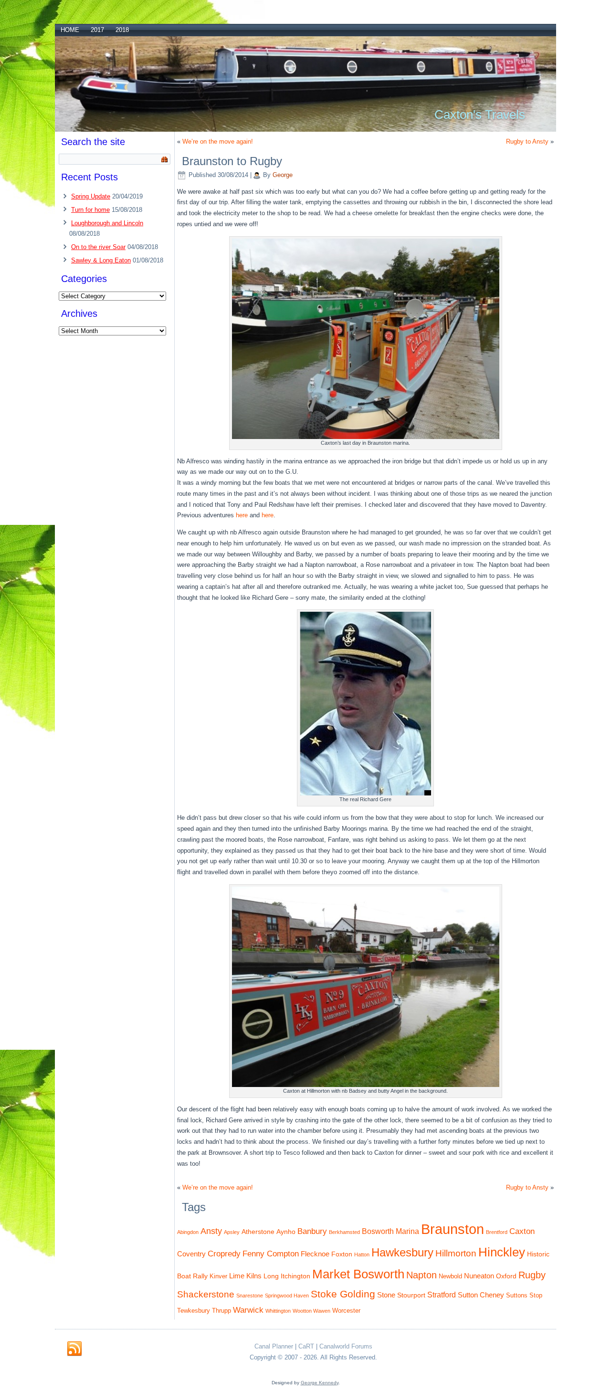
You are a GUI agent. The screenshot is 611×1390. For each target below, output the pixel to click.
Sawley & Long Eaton (101, 260)
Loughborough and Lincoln (107, 223)
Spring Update (90, 196)
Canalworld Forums (345, 1346)
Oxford (506, 1276)
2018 (122, 29)
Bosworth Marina (390, 1231)
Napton (421, 1275)
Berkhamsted (344, 1232)
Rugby (532, 1275)
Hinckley (501, 1252)
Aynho (285, 1231)
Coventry (191, 1254)
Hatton (361, 1254)
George (283, 174)
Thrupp (221, 1310)
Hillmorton (455, 1253)
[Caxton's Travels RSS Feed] (74, 1349)
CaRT (306, 1346)
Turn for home (90, 209)
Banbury (312, 1231)
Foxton (341, 1254)
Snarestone (249, 1295)
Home (70, 29)
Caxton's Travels (479, 114)
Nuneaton (479, 1276)
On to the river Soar (98, 247)
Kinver (218, 1276)
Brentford (496, 1232)
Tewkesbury (193, 1310)
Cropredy (224, 1253)
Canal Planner (273, 1346)
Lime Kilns (245, 1276)
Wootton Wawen (311, 1311)
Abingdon (188, 1232)
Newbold (450, 1276)
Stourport (411, 1295)
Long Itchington (286, 1276)
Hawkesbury (402, 1252)
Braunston (452, 1229)
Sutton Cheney (481, 1295)
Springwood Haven (287, 1295)
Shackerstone (205, 1294)
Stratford (441, 1294)
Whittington (278, 1311)
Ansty (211, 1231)
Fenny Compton (270, 1253)
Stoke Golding (343, 1293)
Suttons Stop (524, 1295)
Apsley (232, 1232)
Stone (386, 1295)
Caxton (522, 1231)
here (243, 515)
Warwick (248, 1310)
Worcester (346, 1310)
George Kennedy (319, 1382)
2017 (97, 29)
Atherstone (258, 1231)
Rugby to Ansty (527, 141)
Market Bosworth (358, 1274)
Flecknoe (315, 1254)
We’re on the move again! (217, 141)
